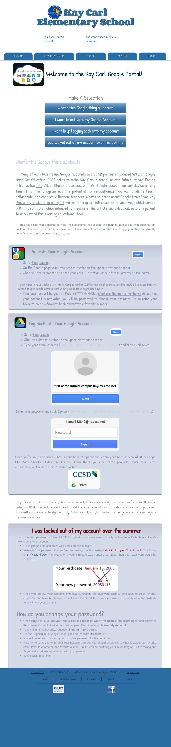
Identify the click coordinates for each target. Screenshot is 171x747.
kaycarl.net (133, 672)
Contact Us (37, 672)
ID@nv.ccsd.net (108, 344)
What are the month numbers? (119, 293)
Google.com (30, 233)
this (39, 185)
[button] (54, 56)
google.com (38, 546)
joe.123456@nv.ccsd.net (139, 284)
